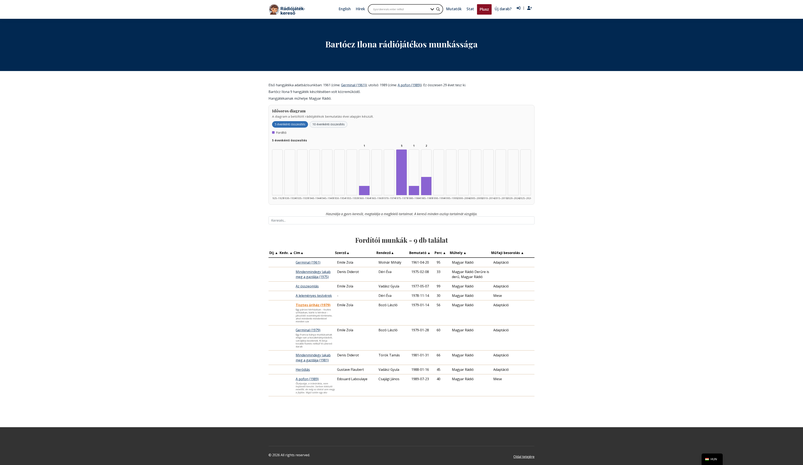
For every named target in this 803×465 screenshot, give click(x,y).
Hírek (360, 8)
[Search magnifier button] (438, 9)
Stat (470, 8)
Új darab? (503, 8)
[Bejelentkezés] (518, 8)
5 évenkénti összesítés (290, 124)
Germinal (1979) (308, 330)
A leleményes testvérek (314, 295)
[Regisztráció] (529, 8)
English (345, 8)
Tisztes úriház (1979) (313, 305)
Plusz (484, 9)
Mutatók (454, 8)
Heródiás (303, 369)
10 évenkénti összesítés (328, 124)
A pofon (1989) (409, 85)
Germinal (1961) (353, 85)
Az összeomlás (307, 286)
